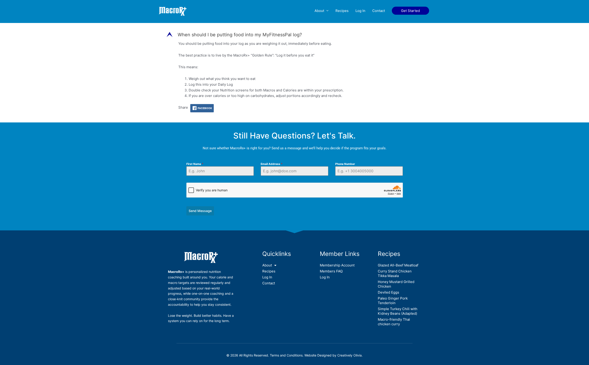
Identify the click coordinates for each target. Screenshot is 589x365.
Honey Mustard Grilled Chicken (396, 284)
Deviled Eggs (388, 292)
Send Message (200, 211)
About (319, 10)
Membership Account (337, 265)
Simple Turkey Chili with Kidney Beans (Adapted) (397, 311)
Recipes (342, 10)
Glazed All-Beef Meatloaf (398, 265)
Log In (360, 10)
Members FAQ (331, 271)
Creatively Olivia (349, 355)
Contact (378, 10)
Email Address (272, 164)
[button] (410, 11)
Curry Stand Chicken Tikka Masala (395, 273)
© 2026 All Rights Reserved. (248, 355)
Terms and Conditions (286, 355)
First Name (194, 164)
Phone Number (345, 164)
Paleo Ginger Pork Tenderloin (393, 300)
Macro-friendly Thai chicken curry (394, 321)
